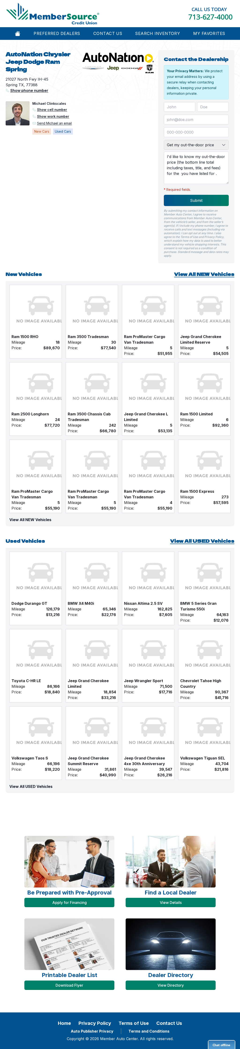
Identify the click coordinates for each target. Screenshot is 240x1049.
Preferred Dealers (57, 33)
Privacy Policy (95, 1023)
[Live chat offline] (221, 1044)
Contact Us (107, 33)
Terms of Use (134, 1023)
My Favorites (209, 33)
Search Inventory (157, 33)
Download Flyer (69, 985)
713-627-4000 (210, 17)
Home (64, 1023)
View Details (171, 902)
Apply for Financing (69, 902)
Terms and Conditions (148, 1031)
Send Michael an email (54, 123)
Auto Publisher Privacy (92, 1031)
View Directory (171, 985)
